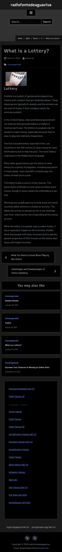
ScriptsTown (43, 548)
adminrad (29, 58)
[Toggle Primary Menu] (31, 13)
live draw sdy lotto (18, 494)
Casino (8, 322)
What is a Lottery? (13, 345)
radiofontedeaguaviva (31, 5)
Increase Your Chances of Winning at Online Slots (27, 367)
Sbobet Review (12, 300)
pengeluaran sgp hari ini (43, 527)
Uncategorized (14, 64)
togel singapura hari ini (18, 527)
